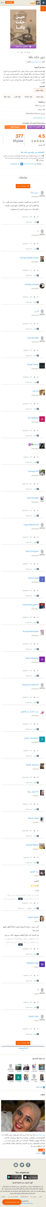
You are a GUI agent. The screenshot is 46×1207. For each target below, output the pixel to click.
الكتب (40, 1196)
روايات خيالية (7, 96)
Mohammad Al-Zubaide (26, 1071)
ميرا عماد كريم (36, 62)
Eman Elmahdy (42, 1071)
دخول (2, 2)
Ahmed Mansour (18, 1081)
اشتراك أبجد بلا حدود (13, 1196)
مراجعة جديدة (21, 185)
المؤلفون (3, 1196)
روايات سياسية (39, 96)
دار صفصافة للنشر (39, 118)
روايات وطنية (39, 90)
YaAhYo (43, 1081)
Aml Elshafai (34, 1071)
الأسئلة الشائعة (24, 1196)
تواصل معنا (33, 1196)
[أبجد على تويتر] (22, 1165)
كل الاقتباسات (15, 164)
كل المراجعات (23, 1048)
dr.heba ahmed (29, 164)
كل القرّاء (39, 1087)
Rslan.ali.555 (10, 1071)
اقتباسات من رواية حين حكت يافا (32, 152)
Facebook (24, 52)
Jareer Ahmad (10, 1081)
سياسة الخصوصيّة (28, 1203)
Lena (35, 1081)
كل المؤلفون (39, 1153)
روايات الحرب (17, 96)
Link (30, 216)
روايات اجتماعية (28, 96)
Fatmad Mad (18, 1071)
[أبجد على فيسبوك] (28, 1165)
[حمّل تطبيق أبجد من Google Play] (14, 1177)
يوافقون (29, 908)
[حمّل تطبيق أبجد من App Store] (30, 1177)
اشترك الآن (15, 127)
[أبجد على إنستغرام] (15, 1165)
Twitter (22, 52)
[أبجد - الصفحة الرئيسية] (32, 3)
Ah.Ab (27, 1081)
